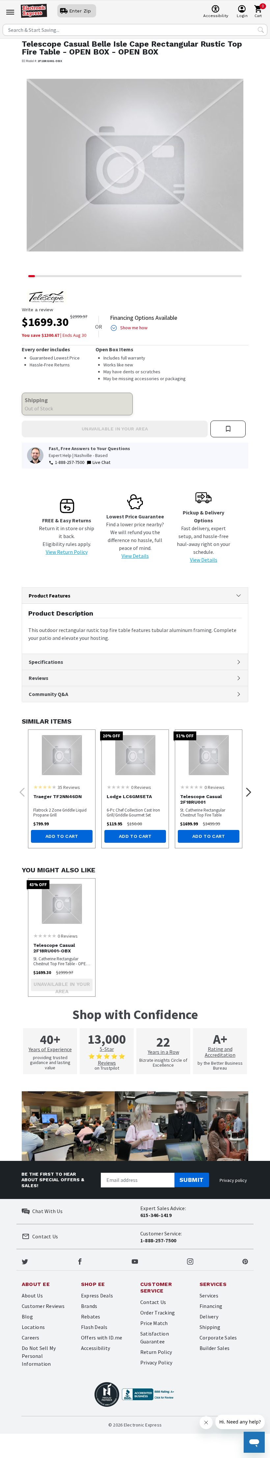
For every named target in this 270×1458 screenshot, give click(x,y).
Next (246, 790)
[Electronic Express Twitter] (25, 1261)
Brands (89, 1306)
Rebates (90, 1316)
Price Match (154, 1323)
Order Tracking (157, 1312)
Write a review (37, 309)
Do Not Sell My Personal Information (39, 1356)
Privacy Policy (156, 1362)
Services (209, 1295)
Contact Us (153, 1302)
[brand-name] (47, 297)
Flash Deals (94, 1327)
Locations (33, 1327)
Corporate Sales (218, 1337)
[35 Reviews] (44, 787)
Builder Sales (215, 1348)
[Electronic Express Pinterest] (245, 1261)
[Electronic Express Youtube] (135, 1261)
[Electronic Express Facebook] (80, 1261)
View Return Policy (67, 552)
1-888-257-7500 (69, 462)
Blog (27, 1316)
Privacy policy (233, 1180)
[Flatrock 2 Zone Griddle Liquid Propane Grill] (61, 755)
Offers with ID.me (101, 1337)
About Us (32, 1295)
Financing (211, 1306)
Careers (31, 1337)
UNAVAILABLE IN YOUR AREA (115, 428)
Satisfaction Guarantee (154, 1337)
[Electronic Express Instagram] (190, 1261)
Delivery (209, 1316)
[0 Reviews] (118, 787)
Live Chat (101, 462)
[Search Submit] (261, 30)
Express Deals (97, 1295)
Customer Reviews (43, 1306)
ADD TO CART (61, 836)
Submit (191, 1179)
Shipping (210, 1327)
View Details (135, 556)
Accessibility (95, 1348)
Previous (20, 790)
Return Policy (156, 1352)
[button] (39, 170)
